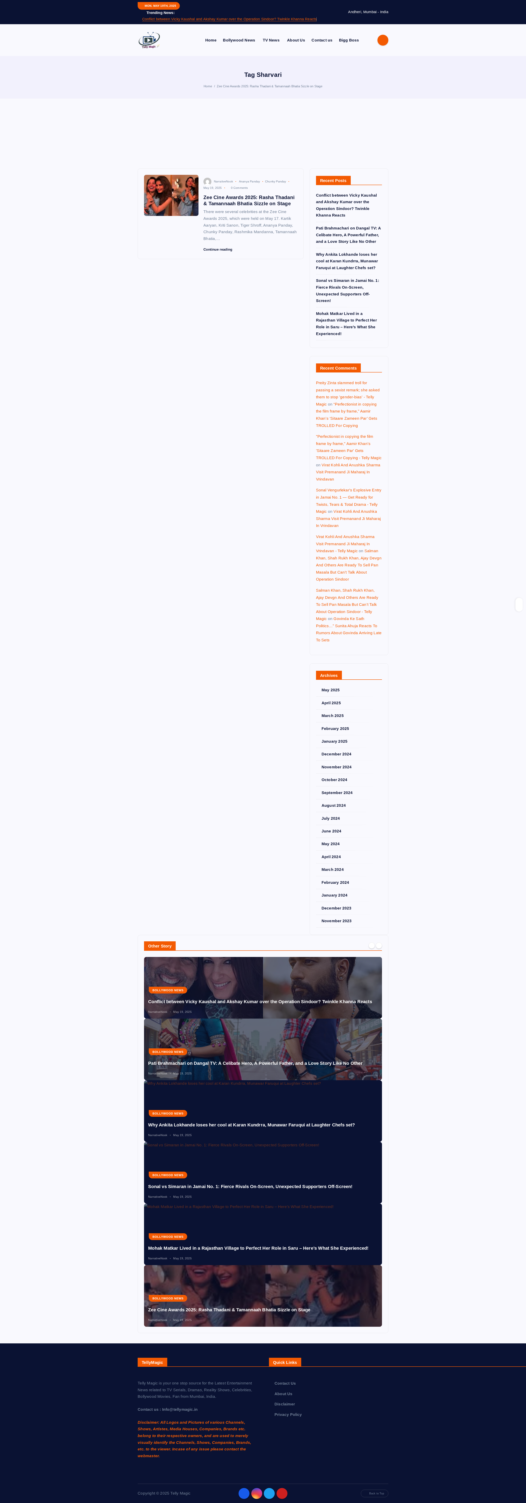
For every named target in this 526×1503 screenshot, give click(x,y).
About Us (296, 40)
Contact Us (285, 1383)
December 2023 (337, 908)
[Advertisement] (263, 137)
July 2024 (331, 818)
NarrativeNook (223, 181)
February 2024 (335, 882)
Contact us (321, 40)
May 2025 (331, 690)
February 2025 (335, 728)
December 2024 (337, 754)
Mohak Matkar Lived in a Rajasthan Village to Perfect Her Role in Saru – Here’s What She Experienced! (258, 1248)
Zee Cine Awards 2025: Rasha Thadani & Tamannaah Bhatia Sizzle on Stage (269, 86)
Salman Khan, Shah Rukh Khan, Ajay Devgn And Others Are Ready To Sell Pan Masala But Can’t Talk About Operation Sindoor (349, 565)
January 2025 (334, 741)
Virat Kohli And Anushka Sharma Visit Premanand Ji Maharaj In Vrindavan (348, 472)
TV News (271, 40)
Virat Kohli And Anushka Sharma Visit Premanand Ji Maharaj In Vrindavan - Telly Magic (345, 544)
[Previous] (372, 946)
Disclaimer (285, 1404)
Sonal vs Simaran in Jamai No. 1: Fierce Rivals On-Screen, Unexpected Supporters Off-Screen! (250, 1186)
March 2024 (333, 869)
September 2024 (337, 793)
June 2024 (331, 831)
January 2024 (334, 895)
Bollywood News (239, 40)
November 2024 (337, 767)
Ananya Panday (249, 181)
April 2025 (331, 703)
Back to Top (376, 1493)
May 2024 (331, 844)
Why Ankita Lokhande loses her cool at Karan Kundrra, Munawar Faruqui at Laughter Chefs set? (347, 261)
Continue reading (218, 249)
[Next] (379, 946)
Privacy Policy (288, 1414)
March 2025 (333, 715)
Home (211, 40)
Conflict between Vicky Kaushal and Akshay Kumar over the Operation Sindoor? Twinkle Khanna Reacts (229, 19)
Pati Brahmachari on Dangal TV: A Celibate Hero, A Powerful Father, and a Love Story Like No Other (348, 235)
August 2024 (334, 805)
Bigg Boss (349, 40)
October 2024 (334, 780)
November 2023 (337, 921)
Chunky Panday (275, 181)
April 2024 (331, 857)
